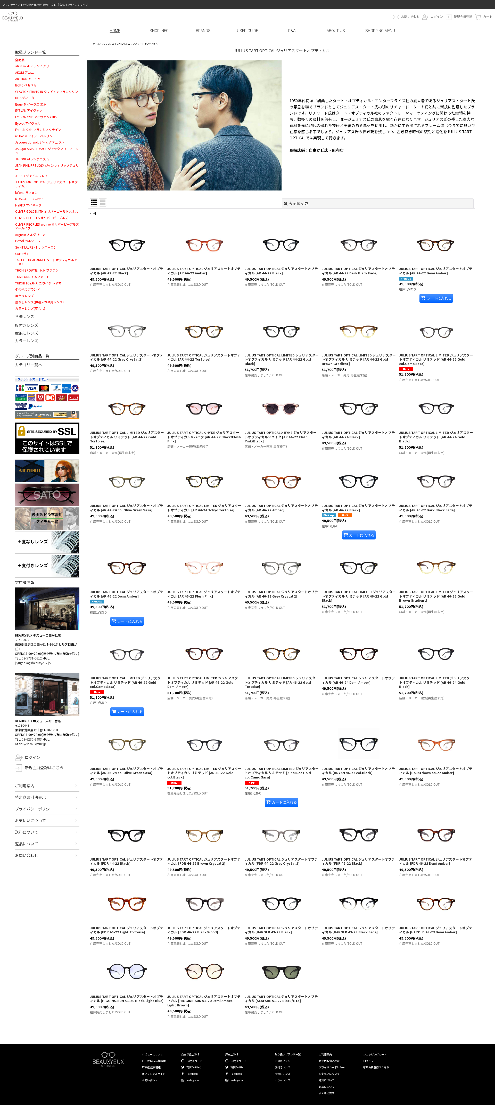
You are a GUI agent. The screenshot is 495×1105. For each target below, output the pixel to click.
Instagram (192, 1080)
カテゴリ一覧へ (28, 364)
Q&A (291, 30)
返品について (26, 843)
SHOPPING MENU (380, 30)
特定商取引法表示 (30, 797)
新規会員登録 (463, 16)
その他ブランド (284, 1061)
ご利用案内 (24, 785)
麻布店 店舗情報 (151, 1067)
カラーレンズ (26, 340)
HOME (115, 30)
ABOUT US (336, 30)
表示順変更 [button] (298, 203)
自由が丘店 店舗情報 (154, 1061)
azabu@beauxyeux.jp (30, 744)
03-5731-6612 (32, 658)
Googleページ (194, 1061)
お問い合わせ (410, 16)
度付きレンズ (26, 325)
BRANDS (203, 30)
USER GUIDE (247, 30)
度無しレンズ (26, 333)
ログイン (437, 16)
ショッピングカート (374, 1054)
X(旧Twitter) (193, 1067)
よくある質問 (326, 1093)
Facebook (192, 1074)
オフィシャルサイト (153, 1074)
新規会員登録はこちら (44, 767)
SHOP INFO (159, 30)
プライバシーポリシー (34, 809)
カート (487, 16)
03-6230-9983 (32, 739)
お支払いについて (30, 820)
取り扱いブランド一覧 (288, 1054)
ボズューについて (152, 1054)
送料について (26, 832)
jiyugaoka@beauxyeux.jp (33, 663)
